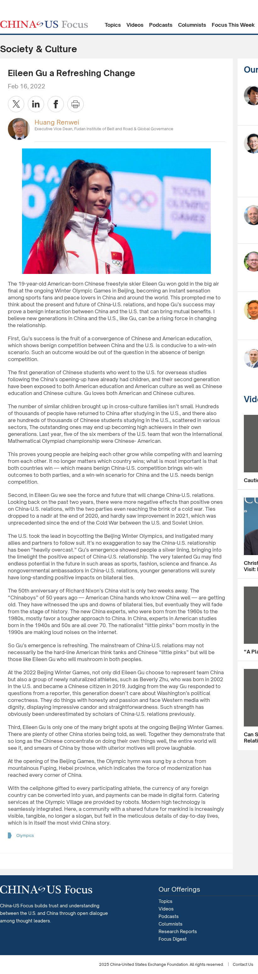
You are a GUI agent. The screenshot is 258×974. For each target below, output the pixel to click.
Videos (134, 25)
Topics (113, 25)
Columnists (192, 25)
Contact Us (243, 964)
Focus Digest (173, 939)
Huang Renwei (57, 122)
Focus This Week (233, 25)
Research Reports (178, 931)
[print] (75, 104)
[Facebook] (56, 104)
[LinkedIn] (36, 104)
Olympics (25, 835)
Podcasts (160, 25)
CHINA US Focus (44, 24)
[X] (16, 104)
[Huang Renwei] (19, 128)
